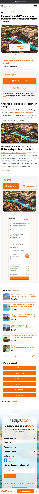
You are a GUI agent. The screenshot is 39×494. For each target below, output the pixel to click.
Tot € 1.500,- (19, 390)
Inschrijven (10, 476)
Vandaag (16, 290)
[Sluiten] (36, 491)
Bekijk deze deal (21, 81)
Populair (7, 443)
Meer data (30, 186)
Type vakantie (10, 438)
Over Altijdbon (10, 451)
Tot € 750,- (19, 379)
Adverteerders (10, 447)
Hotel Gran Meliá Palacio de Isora (13, 153)
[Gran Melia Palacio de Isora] (19, 133)
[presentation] (5, 356)
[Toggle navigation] (35, 6)
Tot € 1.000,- (19, 384)
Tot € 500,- (19, 373)
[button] (16, 54)
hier (4, 96)
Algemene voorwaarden (19, 487)
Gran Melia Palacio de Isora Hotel (18, 62)
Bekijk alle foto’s (21, 47)
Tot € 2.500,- (19, 395)
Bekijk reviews (20, 88)
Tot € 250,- (19, 368)
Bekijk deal (12, 186)
